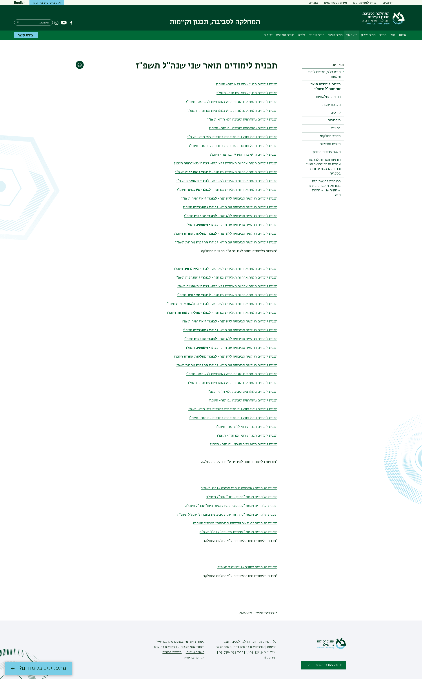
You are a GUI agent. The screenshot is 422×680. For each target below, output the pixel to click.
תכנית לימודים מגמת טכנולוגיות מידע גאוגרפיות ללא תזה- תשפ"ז (231, 102)
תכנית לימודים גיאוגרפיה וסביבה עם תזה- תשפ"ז (243, 128)
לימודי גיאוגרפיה (193, 641)
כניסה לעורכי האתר (328, 665)
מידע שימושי (316, 35)
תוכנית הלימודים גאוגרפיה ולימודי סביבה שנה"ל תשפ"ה (239, 488)
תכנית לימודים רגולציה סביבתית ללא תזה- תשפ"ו (229, 321)
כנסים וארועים (285, 35)
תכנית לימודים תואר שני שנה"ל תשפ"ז (326, 87)
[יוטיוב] (64, 23)
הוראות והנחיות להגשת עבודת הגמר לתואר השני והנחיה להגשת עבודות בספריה (323, 166)
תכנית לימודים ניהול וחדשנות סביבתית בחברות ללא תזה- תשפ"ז (232, 137)
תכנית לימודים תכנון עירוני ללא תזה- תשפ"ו (246, 427)
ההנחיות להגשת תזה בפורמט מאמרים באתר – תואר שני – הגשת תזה (324, 188)
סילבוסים (334, 120)
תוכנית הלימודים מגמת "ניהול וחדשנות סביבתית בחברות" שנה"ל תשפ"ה (227, 514)
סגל (392, 35)
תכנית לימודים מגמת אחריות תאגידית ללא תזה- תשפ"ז (225, 163)
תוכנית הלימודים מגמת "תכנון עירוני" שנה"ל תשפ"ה (241, 497)
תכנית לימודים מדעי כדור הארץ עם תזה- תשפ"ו (243, 444)
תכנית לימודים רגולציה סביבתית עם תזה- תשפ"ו (230, 330)
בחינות (336, 128)
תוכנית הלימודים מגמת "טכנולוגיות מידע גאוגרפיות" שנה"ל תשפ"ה (231, 506)
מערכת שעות (331, 105)
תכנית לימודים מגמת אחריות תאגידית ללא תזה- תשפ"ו (225, 269)
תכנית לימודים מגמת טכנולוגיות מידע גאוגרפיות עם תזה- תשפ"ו (232, 383)
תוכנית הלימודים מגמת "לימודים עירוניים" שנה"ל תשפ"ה (238, 532)
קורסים (336, 113)
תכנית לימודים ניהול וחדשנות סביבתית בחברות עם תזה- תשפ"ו (233, 418)
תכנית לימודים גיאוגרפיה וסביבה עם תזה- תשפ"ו (243, 400)
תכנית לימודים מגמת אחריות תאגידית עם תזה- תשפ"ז (226, 172)
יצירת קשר (26, 35)
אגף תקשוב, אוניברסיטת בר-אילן (174, 647)
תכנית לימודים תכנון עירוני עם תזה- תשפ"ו (247, 435)
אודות (402, 35)
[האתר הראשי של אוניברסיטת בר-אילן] (331, 648)
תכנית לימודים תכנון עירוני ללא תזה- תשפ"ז (246, 84)
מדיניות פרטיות (172, 652)
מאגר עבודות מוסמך (327, 152)
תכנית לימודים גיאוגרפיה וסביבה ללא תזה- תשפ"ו (242, 392)
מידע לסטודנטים (335, 2)
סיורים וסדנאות (330, 144)
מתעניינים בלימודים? (43, 668)
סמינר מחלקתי (330, 136)
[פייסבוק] (71, 23)
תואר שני (351, 35)
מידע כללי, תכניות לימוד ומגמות (324, 74)
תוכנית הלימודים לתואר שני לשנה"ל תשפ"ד (247, 567)
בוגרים (313, 2)
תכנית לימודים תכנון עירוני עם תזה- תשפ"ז (246, 93)
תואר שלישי (335, 35)
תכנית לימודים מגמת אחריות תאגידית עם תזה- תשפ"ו (226, 277)
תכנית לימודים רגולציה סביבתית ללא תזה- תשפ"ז (229, 198)
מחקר (383, 35)
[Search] (18, 22)
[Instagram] (56, 23)
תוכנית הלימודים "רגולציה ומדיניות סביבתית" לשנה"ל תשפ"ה (235, 523)
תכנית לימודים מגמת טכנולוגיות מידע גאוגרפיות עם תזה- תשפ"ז (232, 111)
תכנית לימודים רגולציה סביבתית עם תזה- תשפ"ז (230, 207)
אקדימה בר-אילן (194, 657)
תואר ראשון (368, 35)
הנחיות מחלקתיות (328, 97)
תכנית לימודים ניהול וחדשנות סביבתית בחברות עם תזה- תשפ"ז (233, 146)
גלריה (301, 35)
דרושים (388, 2)
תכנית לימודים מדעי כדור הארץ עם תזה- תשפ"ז (243, 155)
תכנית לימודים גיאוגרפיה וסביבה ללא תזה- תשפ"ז (242, 119)
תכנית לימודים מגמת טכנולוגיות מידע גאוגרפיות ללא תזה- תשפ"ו (231, 374)
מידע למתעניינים (365, 2)
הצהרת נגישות (195, 652)
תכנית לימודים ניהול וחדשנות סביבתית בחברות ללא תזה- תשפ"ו (232, 409)
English (19, 2)
